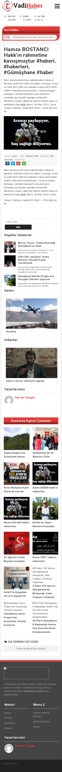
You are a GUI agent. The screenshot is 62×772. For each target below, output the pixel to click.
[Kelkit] (22, 10)
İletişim (8, 717)
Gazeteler (9, 723)
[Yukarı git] (57, 767)
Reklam (8, 728)
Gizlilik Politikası (41, 721)
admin (14, 156)
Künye (7, 712)
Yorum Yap (20, 159)
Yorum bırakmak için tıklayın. (31, 648)
